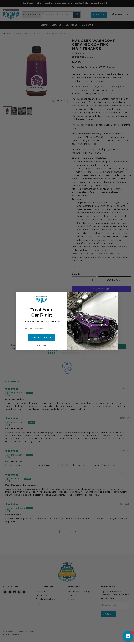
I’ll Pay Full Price (41, 345)
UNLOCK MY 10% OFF (41, 337)
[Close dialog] (114, 295)
